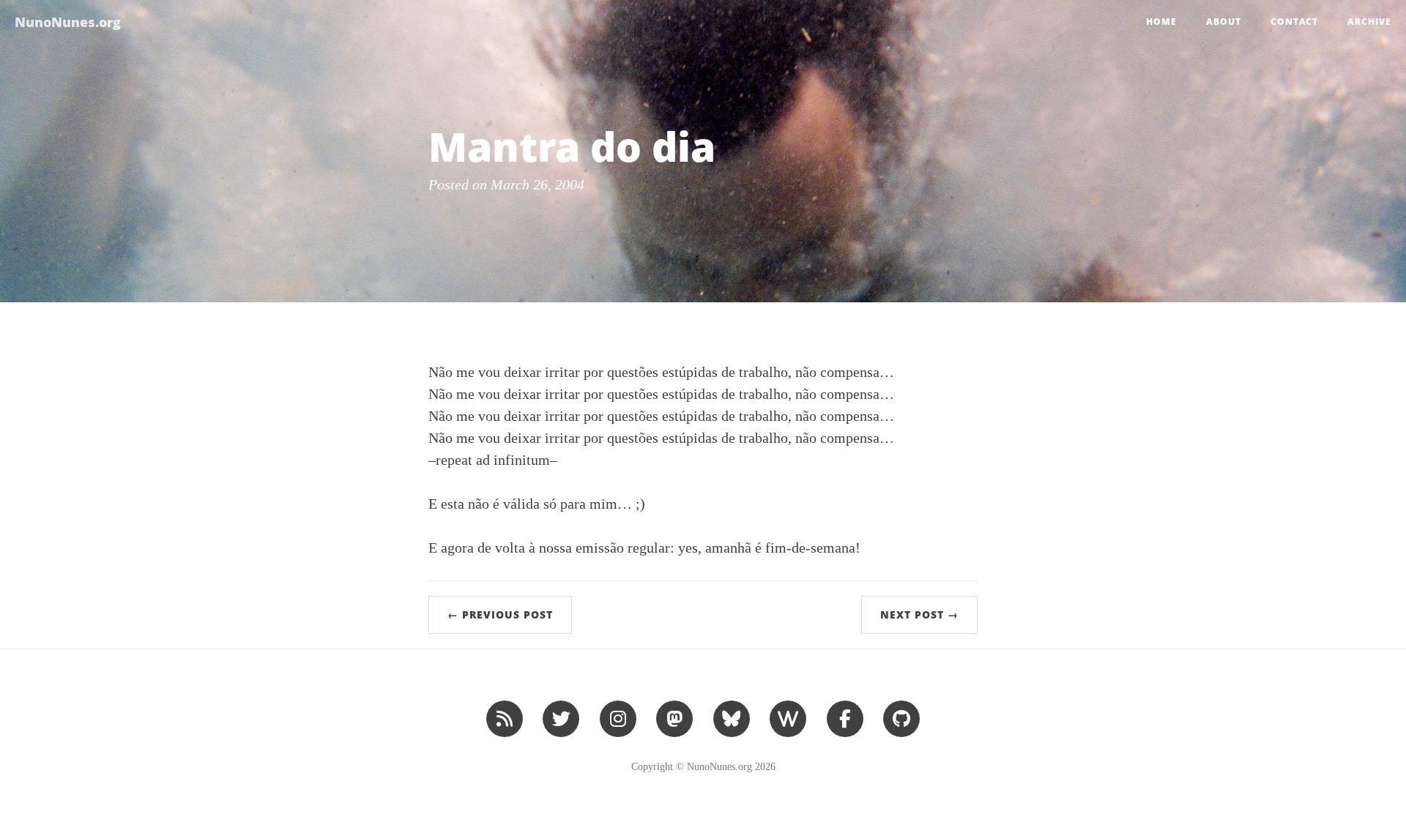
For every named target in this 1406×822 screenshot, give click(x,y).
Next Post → (919, 614)
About (1223, 21)
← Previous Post (500, 614)
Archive (1369, 21)
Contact (1294, 21)
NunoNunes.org (68, 22)
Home (1161, 21)
